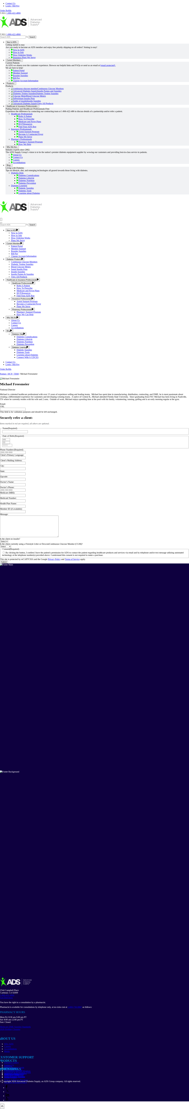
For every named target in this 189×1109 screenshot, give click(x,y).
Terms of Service (72, 559)
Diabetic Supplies (26, 188)
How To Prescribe (26, 119)
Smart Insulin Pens (26, 98)
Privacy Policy (54, 559)
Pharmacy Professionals (21, 139)
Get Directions (6, 997)
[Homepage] (21, 32)
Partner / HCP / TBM (9, 374)
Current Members (13, 60)
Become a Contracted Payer (29, 304)
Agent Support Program (28, 131)
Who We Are (12, 147)
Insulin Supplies (34, 101)
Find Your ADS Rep (27, 126)
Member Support (20, 73)
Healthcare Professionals (22, 114)
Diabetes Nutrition (26, 180)
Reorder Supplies (20, 75)
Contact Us (10, 3)
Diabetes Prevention (27, 183)
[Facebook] (6, 1087)
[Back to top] (2, 1106)
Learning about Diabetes (29, 193)
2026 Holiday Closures (10, 1029)
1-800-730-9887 (75, 1007)
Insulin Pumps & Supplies (22, 274)
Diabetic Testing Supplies (22, 264)
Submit (4, 562)
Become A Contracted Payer (30, 134)
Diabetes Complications (28, 175)
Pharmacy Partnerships (14, 1074)
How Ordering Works (22, 55)
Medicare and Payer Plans (29, 121)
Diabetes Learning (19, 185)
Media (7, 1051)
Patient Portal (18, 70)
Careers (16, 160)
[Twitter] (7, 1092)
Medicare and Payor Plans (28, 290)
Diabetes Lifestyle (26, 178)
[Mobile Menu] (1, 219)
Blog (8, 165)
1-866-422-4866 (13, 34)
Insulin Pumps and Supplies (49, 91)
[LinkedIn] (7, 1096)
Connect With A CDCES (27, 357)
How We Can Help (25, 314)
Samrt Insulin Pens (19, 269)
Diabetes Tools (24, 191)
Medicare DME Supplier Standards (15, 1027)
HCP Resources (25, 124)
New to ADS (11, 42)
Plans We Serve (25, 137)
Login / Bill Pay (13, 6)
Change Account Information (25, 81)
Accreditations (19, 162)
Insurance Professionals (21, 129)
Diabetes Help (17, 173)
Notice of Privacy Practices (16, 1080)
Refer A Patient (25, 116)
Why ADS (8, 1044)
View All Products (45, 103)
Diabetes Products (14, 259)
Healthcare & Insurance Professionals (22, 106)
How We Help (24, 144)
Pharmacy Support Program (30, 142)
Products (10, 83)
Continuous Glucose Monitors (50, 88)
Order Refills (5, 10)
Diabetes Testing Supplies (47, 93)
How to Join (18, 52)
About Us (17, 155)
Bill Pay (16, 78)
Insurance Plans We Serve (24, 57)
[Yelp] (7, 1100)
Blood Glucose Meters (36, 96)
